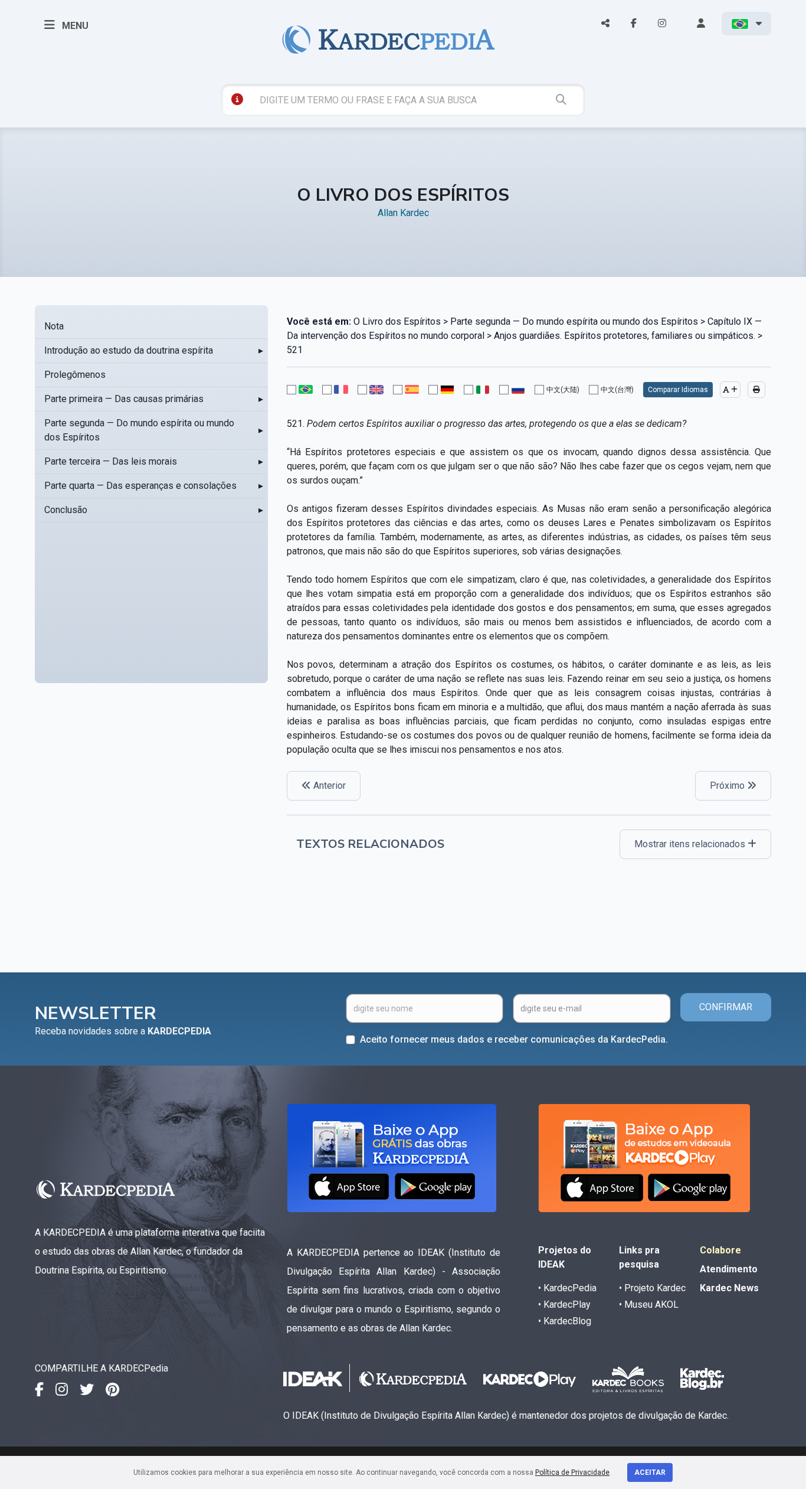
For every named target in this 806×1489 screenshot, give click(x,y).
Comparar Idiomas (678, 390)
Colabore (720, 1250)
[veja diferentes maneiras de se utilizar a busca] (237, 99)
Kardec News (729, 1288)
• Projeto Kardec (652, 1288)
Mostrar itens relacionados (691, 844)
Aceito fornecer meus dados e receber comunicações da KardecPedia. (514, 1039)
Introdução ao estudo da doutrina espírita (128, 350)
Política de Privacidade (572, 1472)
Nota (54, 326)
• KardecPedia (567, 1288)
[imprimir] (756, 389)
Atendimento (729, 1269)
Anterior (328, 785)
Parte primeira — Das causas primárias (124, 398)
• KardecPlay (564, 1304)
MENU (74, 25)
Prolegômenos (75, 374)
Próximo (728, 785)
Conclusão (65, 509)
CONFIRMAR (725, 1007)
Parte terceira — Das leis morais (110, 461)
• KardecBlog (564, 1321)
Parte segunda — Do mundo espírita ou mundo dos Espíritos (139, 430)
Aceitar (650, 1472)
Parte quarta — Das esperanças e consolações (140, 485)
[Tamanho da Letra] (730, 389)
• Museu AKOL (649, 1304)
